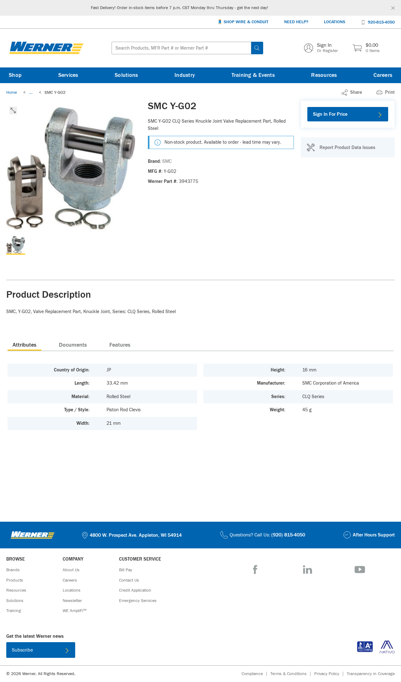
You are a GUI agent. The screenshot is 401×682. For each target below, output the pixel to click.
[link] (31, 92)
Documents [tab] (73, 345)
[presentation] (24, 345)
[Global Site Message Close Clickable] (393, 8)
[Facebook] (255, 569)
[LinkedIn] (307, 569)
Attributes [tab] (24, 345)
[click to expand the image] (13, 110)
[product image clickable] (15, 245)
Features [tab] (119, 345)
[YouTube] (359, 569)
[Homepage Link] (46, 48)
